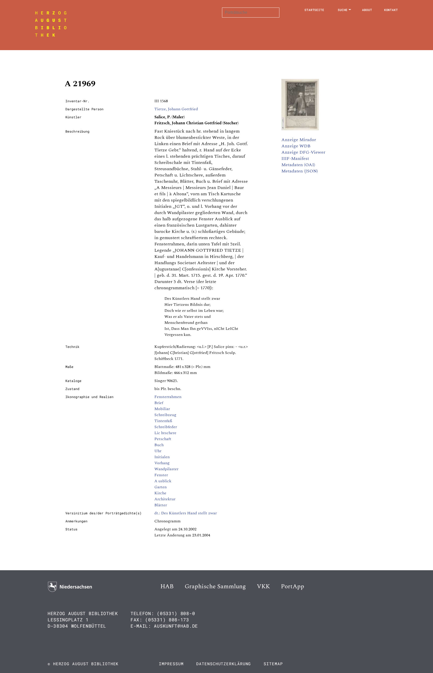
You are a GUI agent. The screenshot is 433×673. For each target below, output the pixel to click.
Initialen (162, 457)
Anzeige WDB (295, 146)
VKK (263, 586)
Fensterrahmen (167, 397)
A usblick (162, 481)
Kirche (160, 493)
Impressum (171, 663)
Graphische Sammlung (215, 586)
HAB (167, 586)
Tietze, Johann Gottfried (176, 109)
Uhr (157, 451)
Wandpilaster (166, 469)
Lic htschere (165, 433)
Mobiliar (162, 409)
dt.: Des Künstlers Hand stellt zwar (185, 513)
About (367, 10)
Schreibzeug (165, 415)
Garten (160, 487)
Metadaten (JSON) (299, 171)
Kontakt (391, 10)
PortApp (292, 586)
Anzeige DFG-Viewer (303, 152)
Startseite (314, 10)
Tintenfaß (163, 421)
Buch (159, 445)
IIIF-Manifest (295, 158)
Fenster (161, 475)
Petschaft (162, 439)
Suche (343, 10)
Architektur (164, 499)
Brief (158, 403)
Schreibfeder (165, 427)
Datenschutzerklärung (223, 663)
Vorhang (162, 463)
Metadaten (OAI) (298, 164)
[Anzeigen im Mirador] (300, 129)
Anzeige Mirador (298, 139)
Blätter (160, 505)
